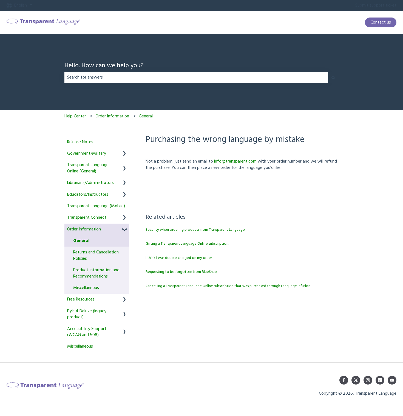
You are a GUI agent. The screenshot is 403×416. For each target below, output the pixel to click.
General (146, 116)
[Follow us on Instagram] (368, 380)
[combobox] (196, 77)
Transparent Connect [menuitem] (86, 217)
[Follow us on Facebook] (343, 380)
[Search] (333, 77)
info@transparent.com (235, 161)
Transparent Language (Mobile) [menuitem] (96, 206)
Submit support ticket (375, 5)
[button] (124, 154)
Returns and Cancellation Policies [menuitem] (96, 255)
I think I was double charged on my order (179, 258)
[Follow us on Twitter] (355, 380)
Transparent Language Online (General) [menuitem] (88, 168)
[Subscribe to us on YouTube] (392, 380)
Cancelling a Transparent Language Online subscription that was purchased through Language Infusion (228, 286)
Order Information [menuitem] (84, 229)
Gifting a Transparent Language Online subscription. (187, 244)
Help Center (75, 116)
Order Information (112, 116)
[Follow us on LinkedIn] (380, 380)
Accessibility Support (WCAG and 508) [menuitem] (86, 332)
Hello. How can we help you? (104, 66)
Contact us (380, 22)
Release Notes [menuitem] (80, 142)
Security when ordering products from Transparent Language (195, 230)
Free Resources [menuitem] (81, 299)
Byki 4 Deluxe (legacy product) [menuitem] (86, 314)
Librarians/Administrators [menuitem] (90, 182)
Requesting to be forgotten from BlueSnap (181, 272)
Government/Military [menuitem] (86, 153)
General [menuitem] (81, 240)
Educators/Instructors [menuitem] (87, 194)
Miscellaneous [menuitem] (86, 287)
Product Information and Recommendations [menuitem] (96, 273)
